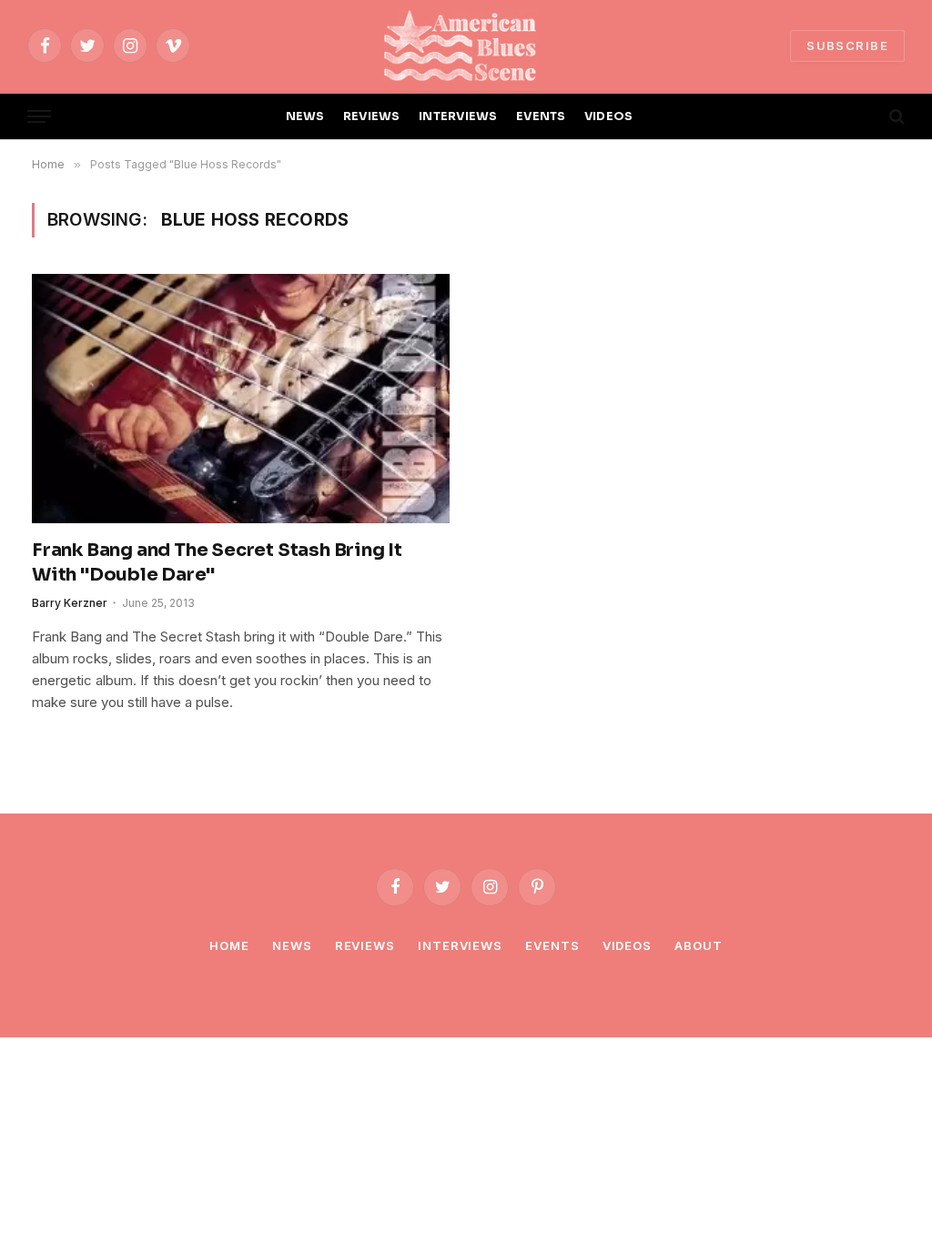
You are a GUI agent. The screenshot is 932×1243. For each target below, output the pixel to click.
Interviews (460, 945)
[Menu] (39, 116)
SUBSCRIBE (847, 45)
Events (552, 945)
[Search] (895, 116)
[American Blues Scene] (466, 45)
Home (229, 945)
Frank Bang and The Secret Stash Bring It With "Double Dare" (217, 562)
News (292, 945)
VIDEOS (608, 116)
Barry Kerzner (69, 603)
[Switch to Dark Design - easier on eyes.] (865, 116)
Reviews (365, 945)
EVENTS (541, 116)
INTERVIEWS (458, 116)
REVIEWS (371, 116)
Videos (627, 945)
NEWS (305, 116)
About (698, 945)
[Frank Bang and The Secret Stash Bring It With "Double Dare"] (241, 398)
